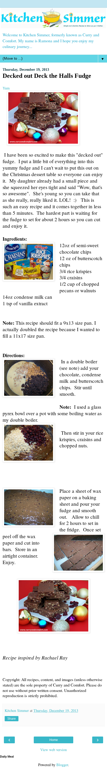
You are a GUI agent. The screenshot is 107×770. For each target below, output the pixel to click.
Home (53, 740)
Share (11, 718)
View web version (53, 749)
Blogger (62, 764)
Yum (6, 88)
